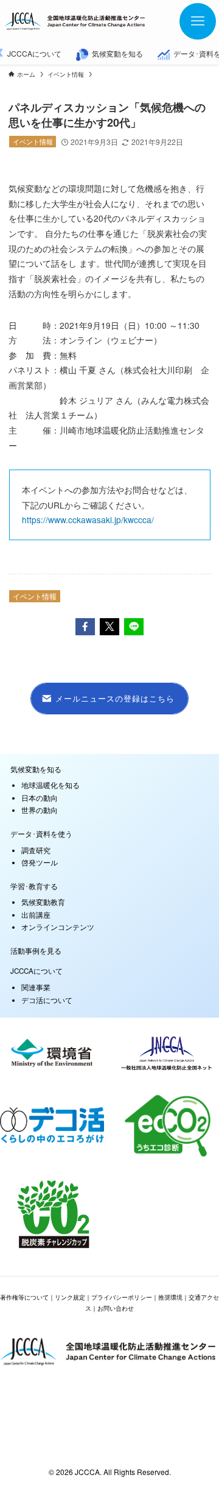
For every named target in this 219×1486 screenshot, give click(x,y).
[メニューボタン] (197, 21)
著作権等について (24, 1297)
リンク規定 (70, 1297)
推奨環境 (170, 1297)
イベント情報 (33, 141)
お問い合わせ (115, 1308)
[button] (85, 626)
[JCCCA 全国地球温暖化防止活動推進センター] (75, 21)
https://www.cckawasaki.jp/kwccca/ (88, 519)
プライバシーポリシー (121, 1297)
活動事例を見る (35, 951)
